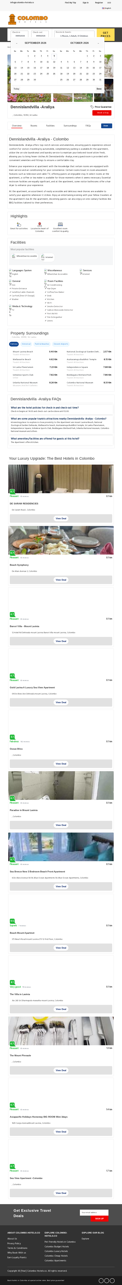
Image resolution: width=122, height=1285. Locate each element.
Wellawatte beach (46, 425)
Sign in (85, 2)
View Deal (61, 518)
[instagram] (112, 1280)
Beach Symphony (19, 565)
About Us (12, 1239)
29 (28, 80)
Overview (17, 126)
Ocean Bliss (16, 749)
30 (35, 80)
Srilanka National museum (88, 428)
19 (54, 68)
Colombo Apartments (55, 1261)
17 (41, 68)
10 (41, 62)
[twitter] (106, 1280)
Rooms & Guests (63, 32)
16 (35, 68)
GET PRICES (106, 34)
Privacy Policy (14, 1243)
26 (54, 74)
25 (48, 74)
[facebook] (101, 1280)
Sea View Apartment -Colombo (26, 1178)
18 (48, 68)
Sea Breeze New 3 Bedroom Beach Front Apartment (37, 871)
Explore (85, 1239)
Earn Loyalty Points (16, 1257)
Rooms (34, 126)
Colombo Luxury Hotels (56, 1251)
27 (15, 80)
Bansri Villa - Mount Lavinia (24, 626)
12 (54, 62)
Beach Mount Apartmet (22, 933)
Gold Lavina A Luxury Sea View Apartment (32, 687)
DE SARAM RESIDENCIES (24, 503)
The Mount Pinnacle (20, 1055)
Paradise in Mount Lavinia (23, 810)
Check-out (38, 32)
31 (100, 80)
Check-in (16, 32)
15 (28, 68)
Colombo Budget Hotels (57, 1247)
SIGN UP (99, 1218)
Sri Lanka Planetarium (94, 425)
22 (28, 74)
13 (15, 68)
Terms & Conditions (17, 1248)
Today (16, 89)
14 (22, 68)
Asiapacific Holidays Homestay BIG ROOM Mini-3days (39, 1117)
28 (22, 80)
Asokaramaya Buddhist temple (70, 425)
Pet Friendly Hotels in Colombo (60, 1242)
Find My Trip (70, 2)
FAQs (88, 126)
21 (22, 74)
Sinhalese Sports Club (41, 428)
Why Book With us (16, 1253)
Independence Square (21, 428)
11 (48, 62)
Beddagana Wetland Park (63, 428)
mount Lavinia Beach (84, 422)
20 (15, 74)
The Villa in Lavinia (20, 994)
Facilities (50, 126)
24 (41, 74)
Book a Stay (103, 113)
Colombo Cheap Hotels (56, 1256)
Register (99, 2)
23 (35, 74)
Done (99, 89)
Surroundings (70, 126)
